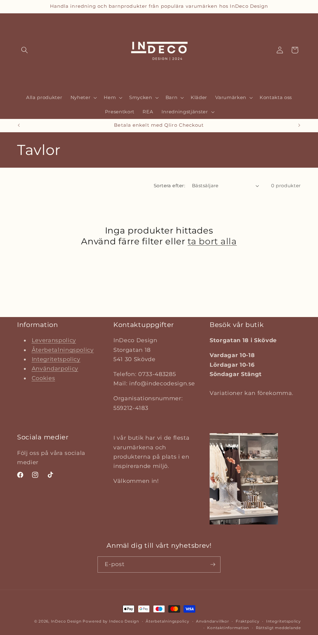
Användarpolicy (55, 368)
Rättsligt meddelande (278, 627)
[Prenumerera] (212, 564)
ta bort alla (212, 241)
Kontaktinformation (228, 627)
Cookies (43, 378)
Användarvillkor (212, 621)
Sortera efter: (169, 185)
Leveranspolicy (54, 340)
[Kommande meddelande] (299, 125)
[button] (24, 50)
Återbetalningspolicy (63, 350)
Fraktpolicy (247, 621)
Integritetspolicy (56, 359)
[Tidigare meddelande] (19, 125)
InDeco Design (66, 621)
